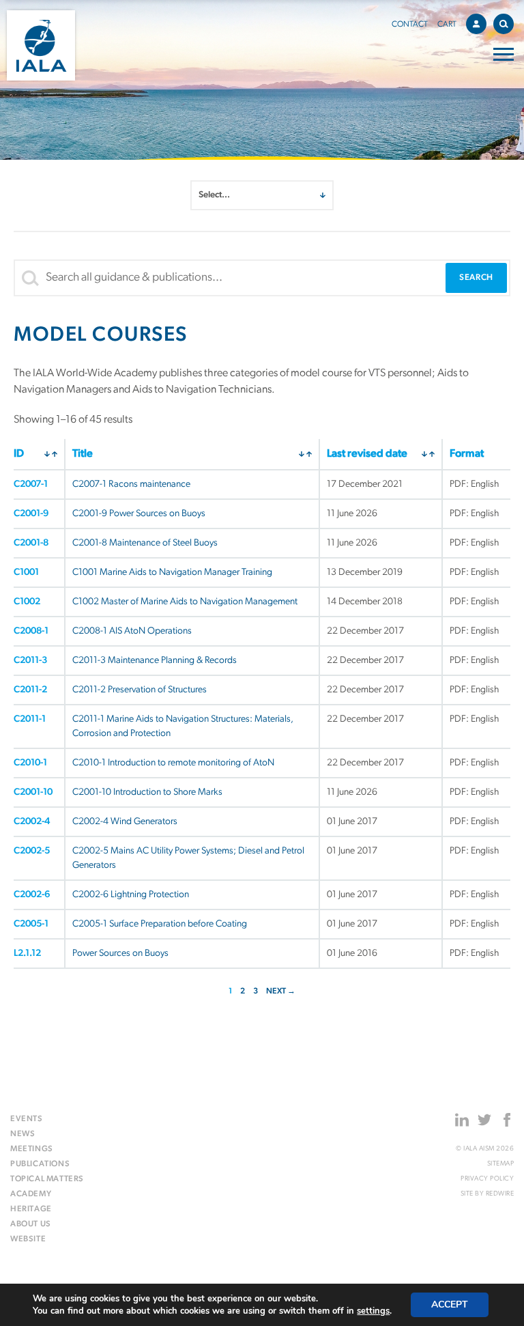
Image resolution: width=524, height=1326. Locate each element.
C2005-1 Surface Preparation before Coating (159, 924)
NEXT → (280, 991)
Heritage (31, 1209)
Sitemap (500, 1164)
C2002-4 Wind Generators (124, 822)
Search (503, 24)
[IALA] (41, 45)
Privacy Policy (487, 1179)
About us (30, 1224)
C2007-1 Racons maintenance (131, 484)
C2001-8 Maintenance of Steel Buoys (145, 543)
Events (26, 1119)
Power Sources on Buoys (120, 953)
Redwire (500, 1194)
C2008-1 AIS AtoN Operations (132, 631)
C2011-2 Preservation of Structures (139, 690)
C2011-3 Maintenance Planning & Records (154, 660)
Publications (40, 1164)
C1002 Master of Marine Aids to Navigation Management (184, 602)
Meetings (31, 1149)
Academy (30, 1194)
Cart (446, 24)
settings (373, 1311)
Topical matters (47, 1179)
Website (28, 1239)
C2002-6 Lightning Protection (130, 895)
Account (476, 24)
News (22, 1134)
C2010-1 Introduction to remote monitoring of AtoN (173, 763)
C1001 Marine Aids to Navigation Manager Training (172, 572)
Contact (410, 24)
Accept (449, 1304)
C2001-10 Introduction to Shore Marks (147, 792)
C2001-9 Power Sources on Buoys (138, 514)
